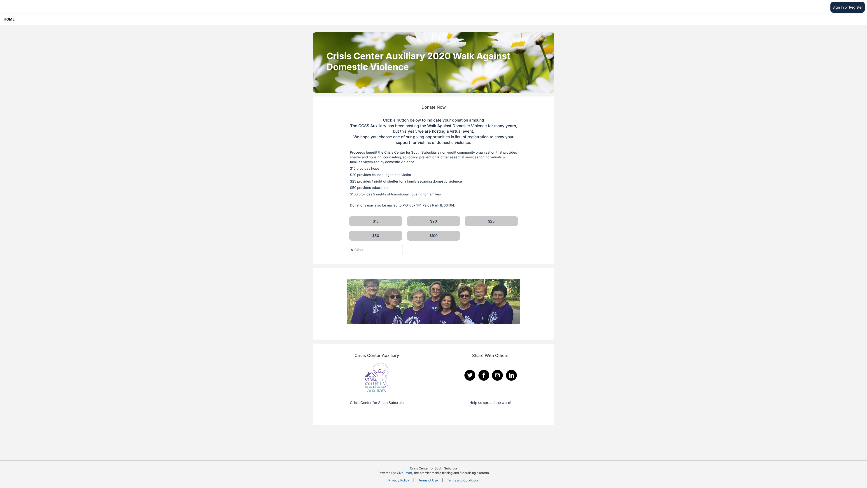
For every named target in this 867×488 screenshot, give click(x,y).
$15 (376, 221)
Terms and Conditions (463, 480)
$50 (375, 235)
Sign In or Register (847, 7)
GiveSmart (404, 473)
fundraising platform (474, 473)
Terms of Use (428, 480)
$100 (433, 235)
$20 (433, 221)
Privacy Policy (398, 480)
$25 (491, 221)
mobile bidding (442, 473)
